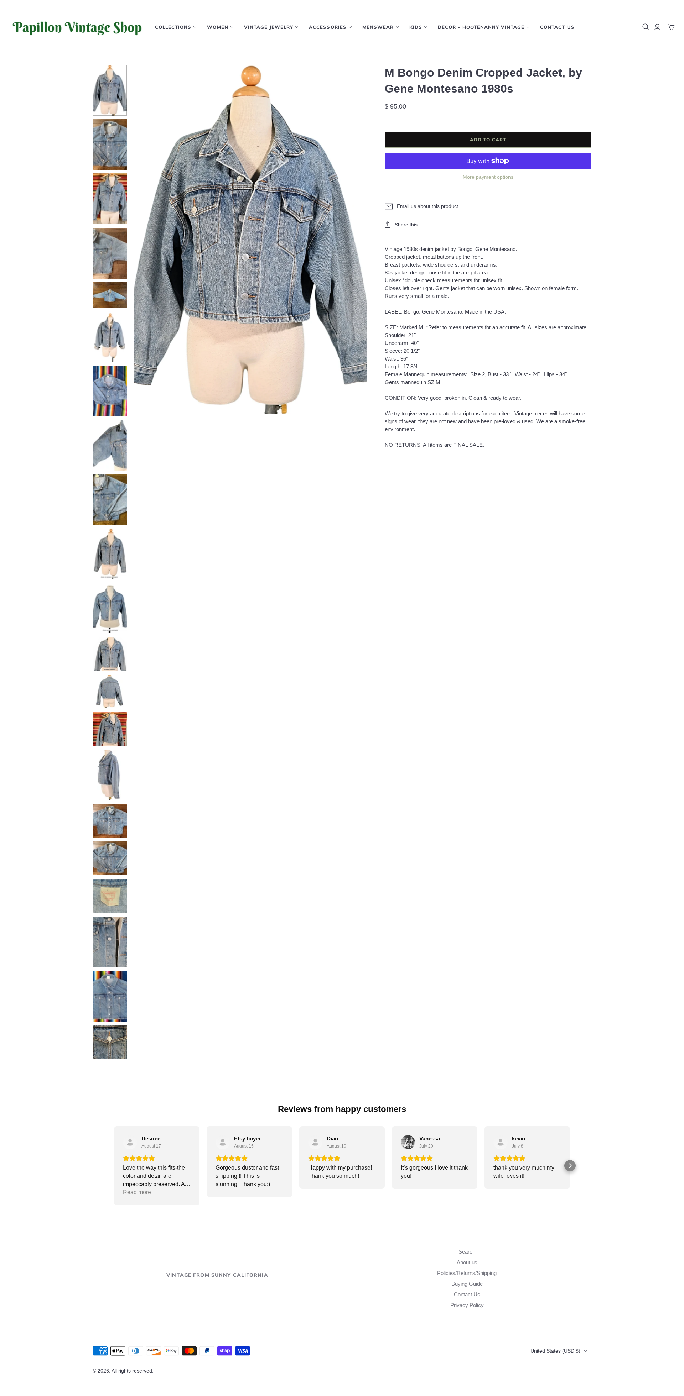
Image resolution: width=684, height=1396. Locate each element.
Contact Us (557, 27)
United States (555, 1351)
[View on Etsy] (130, 1142)
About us (467, 1262)
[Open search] (645, 27)
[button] (114, 1165)
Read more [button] (137, 1192)
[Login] (657, 27)
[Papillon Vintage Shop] (76, 27)
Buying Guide (467, 1284)
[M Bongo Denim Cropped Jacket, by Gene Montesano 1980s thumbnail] (110, 90)
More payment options (488, 177)
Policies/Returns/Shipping (467, 1273)
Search (466, 1252)
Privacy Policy (467, 1305)
